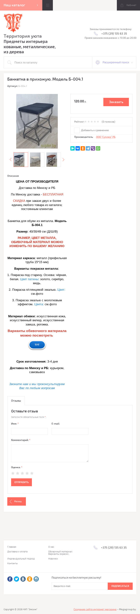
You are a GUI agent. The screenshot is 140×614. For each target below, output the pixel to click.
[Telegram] (88, 148)
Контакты (12, 563)
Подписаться (120, 586)
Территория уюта (23, 36)
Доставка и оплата (17, 552)
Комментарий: (20, 440)
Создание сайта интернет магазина (95, 609)
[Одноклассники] (83, 148)
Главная (11, 547)
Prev (10, 159)
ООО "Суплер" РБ (105, 137)
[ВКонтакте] (77, 148)
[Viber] (93, 148)
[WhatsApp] (98, 148)
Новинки (53, 559)
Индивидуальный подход (21, 559)
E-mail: (56, 423)
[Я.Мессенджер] (72, 148)
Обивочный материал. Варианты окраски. (60, 553)
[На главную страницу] (13, 23)
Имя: (15, 423)
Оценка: (16, 467)
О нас (51, 547)
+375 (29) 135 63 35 (114, 33)
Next (63, 159)
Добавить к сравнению (95, 130)
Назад (18, 501)
